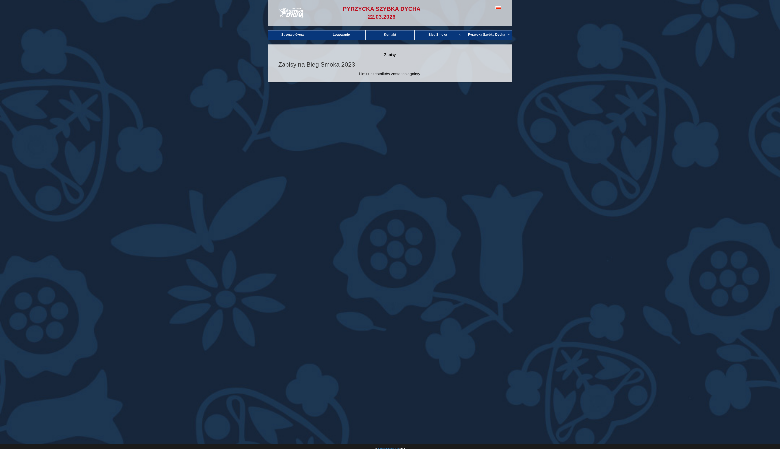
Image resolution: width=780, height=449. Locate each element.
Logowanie (341, 34)
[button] (489, 7)
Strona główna (292, 34)
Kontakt (390, 34)
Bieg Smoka (437, 34)
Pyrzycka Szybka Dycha (486, 34)
